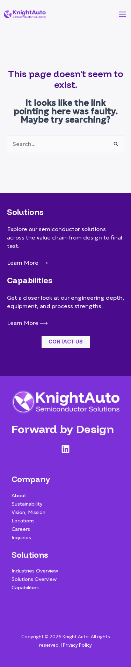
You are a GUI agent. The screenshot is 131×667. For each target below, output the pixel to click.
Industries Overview (35, 571)
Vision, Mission (28, 512)
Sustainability (27, 504)
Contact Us (66, 341)
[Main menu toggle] (122, 14)
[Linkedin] (65, 449)
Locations (23, 520)
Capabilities (25, 587)
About (19, 495)
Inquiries (21, 537)
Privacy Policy (77, 645)
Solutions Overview (34, 579)
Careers (21, 529)
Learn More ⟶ (27, 262)
